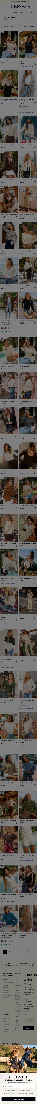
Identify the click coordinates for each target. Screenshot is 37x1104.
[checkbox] (2, 1090)
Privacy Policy (22, 1093)
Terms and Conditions (11, 1093)
